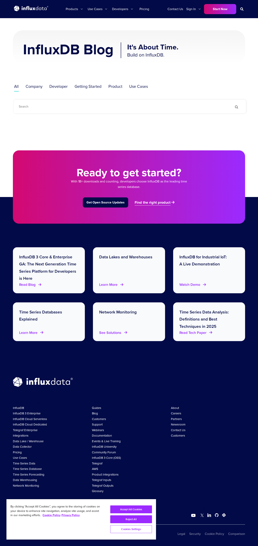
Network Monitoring (26, 485)
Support (97, 424)
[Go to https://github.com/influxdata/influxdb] (216, 516)
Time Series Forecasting (28, 474)
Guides (96, 408)
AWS (95, 469)
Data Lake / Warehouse (28, 441)
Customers (99, 419)
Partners (176, 419)
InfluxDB (18, 408)
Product (115, 86)
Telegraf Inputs (101, 480)
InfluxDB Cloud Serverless (30, 419)
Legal (181, 533)
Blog (95, 413)
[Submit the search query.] (236, 107)
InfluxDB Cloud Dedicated (30, 424)
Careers (176, 413)
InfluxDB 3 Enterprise (27, 413)
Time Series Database (27, 469)
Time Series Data (24, 463)
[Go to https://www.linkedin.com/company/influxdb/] (209, 515)
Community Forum (104, 452)
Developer (58, 86)
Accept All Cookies (131, 509)
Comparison (236, 533)
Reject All (131, 519)
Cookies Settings (131, 529)
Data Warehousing (25, 480)
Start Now (220, 9)
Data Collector (22, 446)
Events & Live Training (106, 441)
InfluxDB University (104, 446)
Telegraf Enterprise (25, 430)
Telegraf (97, 463)
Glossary (97, 491)
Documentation (102, 435)
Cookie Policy (214, 533)
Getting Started (88, 86)
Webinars (98, 430)
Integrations (20, 435)
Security (195, 533)
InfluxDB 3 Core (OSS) (106, 458)
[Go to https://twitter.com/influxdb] (201, 516)
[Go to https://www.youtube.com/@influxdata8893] (194, 515)
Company (34, 86)
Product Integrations (105, 474)
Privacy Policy (70, 515)
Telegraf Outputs (102, 485)
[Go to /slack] (223, 516)
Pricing (144, 9)
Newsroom (178, 424)
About (175, 408)
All (16, 86)
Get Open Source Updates (105, 202)
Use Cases (138, 86)
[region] (81, 519)
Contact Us (175, 9)
